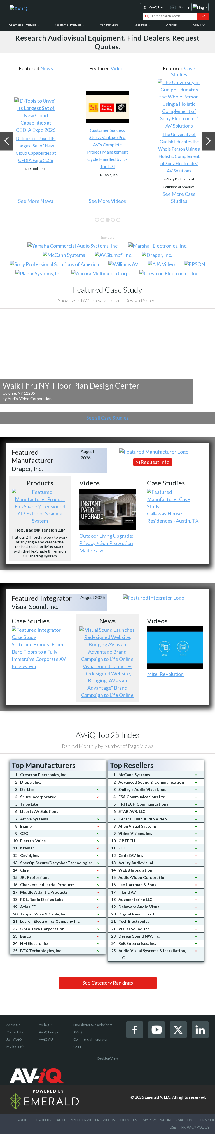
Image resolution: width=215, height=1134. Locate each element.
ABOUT (23, 1120)
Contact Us (14, 1032)
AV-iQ (77, 1032)
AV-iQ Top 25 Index (107, 734)
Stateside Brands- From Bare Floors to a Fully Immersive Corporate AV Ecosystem (39, 655)
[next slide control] (208, 141)
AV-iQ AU (46, 1039)
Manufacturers (109, 24)
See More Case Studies (179, 197)
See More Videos (107, 201)
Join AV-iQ (14, 1039)
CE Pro (78, 1046)
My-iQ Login (157, 7)
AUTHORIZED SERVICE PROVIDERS (86, 1120)
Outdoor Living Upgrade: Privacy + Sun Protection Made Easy (106, 543)
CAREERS (43, 1120)
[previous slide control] (6, 141)
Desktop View (107, 1058)
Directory (171, 24)
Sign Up (184, 7)
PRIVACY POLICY (195, 1127)
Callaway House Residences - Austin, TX (173, 517)
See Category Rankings (107, 983)
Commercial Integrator (90, 1039)
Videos (118, 68)
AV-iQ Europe (49, 1032)
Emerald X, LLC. (158, 1097)
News (46, 68)
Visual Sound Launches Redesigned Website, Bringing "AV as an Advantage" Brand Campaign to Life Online (107, 680)
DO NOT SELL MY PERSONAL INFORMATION (156, 1120)
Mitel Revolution (165, 674)
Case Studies (183, 71)
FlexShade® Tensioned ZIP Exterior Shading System (40, 513)
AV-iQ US (45, 1025)
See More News (35, 201)
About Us (13, 1025)
